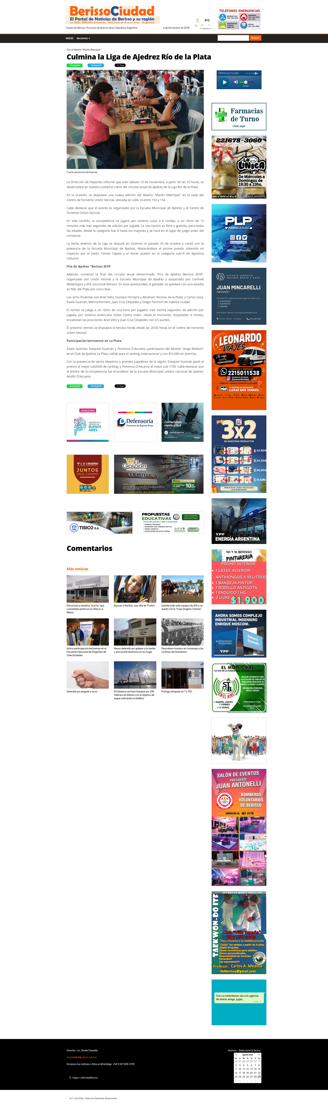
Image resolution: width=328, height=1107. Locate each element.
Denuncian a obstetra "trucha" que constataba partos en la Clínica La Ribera (85, 609)
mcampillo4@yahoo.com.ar (82, 1057)
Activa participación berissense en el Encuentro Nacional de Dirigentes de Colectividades (86, 652)
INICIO (69, 38)
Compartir (75, 65)
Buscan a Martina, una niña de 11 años (134, 605)
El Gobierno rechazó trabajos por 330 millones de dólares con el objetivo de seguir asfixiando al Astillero (134, 695)
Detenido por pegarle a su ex (82, 691)
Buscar (255, 37)
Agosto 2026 (247, 1055)
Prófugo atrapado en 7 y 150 (176, 691)
